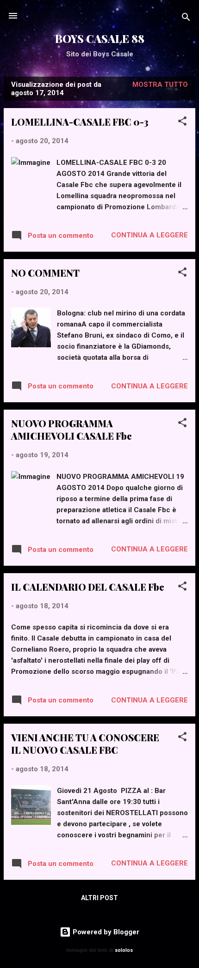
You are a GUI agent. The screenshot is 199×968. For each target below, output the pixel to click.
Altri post (99, 897)
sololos (124, 950)
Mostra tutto (160, 84)
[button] (182, 122)
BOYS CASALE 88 (99, 38)
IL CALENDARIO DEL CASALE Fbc (87, 587)
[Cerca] (186, 19)
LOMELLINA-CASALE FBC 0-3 (80, 121)
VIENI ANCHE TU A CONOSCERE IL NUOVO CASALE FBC (85, 743)
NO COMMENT (45, 272)
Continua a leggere (149, 235)
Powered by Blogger (105, 932)
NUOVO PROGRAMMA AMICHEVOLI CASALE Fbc (71, 429)
